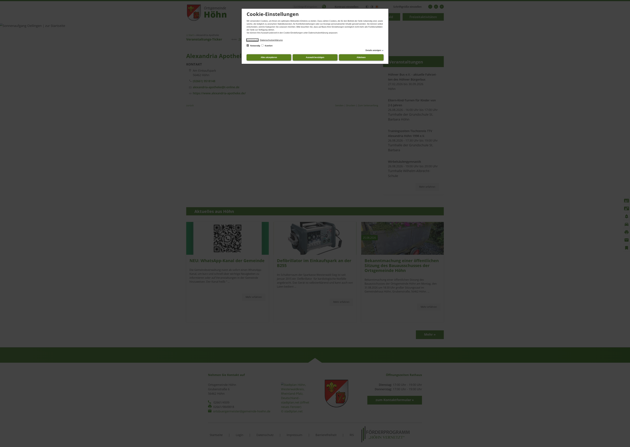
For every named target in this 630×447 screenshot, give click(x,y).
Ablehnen (361, 57)
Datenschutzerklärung (271, 40)
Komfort (268, 46)
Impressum (252, 40)
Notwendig (255, 46)
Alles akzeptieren (269, 57)
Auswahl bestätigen (315, 57)
